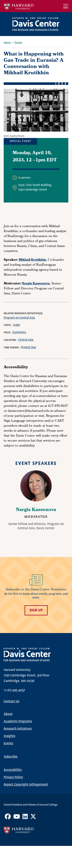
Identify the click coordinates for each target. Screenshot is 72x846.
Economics (19, 332)
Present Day (28, 347)
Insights (9, 736)
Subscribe (11, 757)
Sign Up (36, 610)
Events (18, 42)
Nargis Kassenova (36, 510)
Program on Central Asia (19, 317)
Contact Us (11, 701)
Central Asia (25, 339)
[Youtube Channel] (16, 817)
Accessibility (13, 770)
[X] (33, 817)
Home (7, 42)
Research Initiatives (18, 729)
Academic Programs (18, 721)
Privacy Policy (13, 777)
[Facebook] (8, 817)
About (8, 714)
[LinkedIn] (25, 817)
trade (16, 325)
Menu (65, 8)
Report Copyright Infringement (26, 784)
